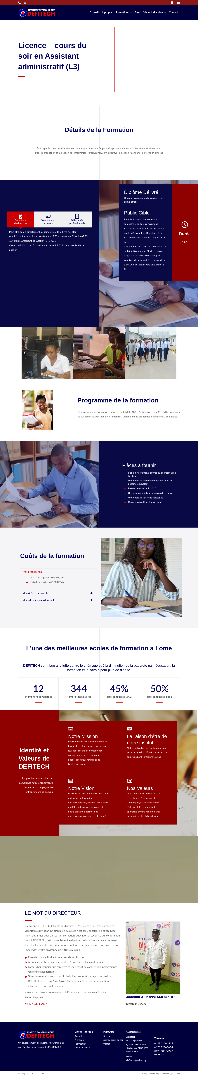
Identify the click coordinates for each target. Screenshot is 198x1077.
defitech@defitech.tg (136, 1060)
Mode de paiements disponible (38, 600)
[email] (25, 2)
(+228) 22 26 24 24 (163, 1047)
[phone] (19, 2)
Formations (80, 1044)
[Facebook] (172, 2)
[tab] (20, 219)
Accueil (78, 1036)
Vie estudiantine (82, 1047)
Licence (106, 1036)
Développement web (149, 1074)
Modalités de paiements (35, 593)
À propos (79, 1040)
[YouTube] (178, 2)
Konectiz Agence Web (171, 1074)
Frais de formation (32, 572)
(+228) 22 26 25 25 (163, 1043)
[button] (24, 353)
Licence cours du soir (113, 1040)
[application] (130, 12)
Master (106, 1044)
